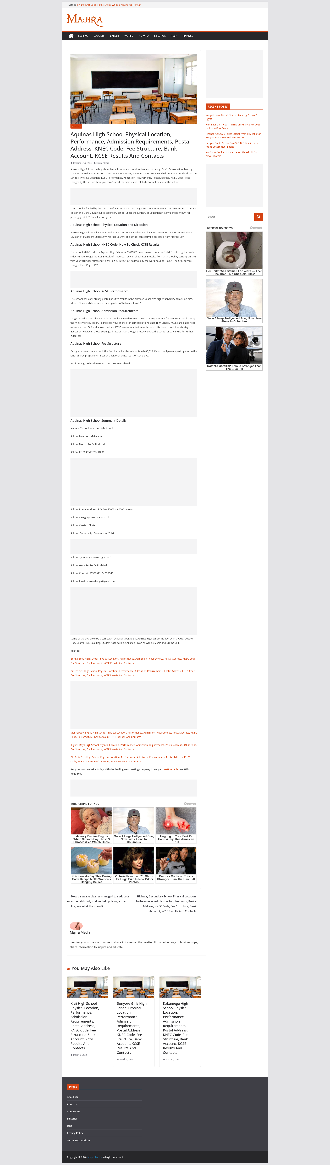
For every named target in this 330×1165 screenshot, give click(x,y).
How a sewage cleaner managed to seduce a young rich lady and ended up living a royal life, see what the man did (100, 901)
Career (114, 35)
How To (144, 35)
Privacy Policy (75, 1133)
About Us (72, 1097)
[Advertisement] (133, 196)
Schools (76, 126)
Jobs (69, 1125)
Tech (174, 35)
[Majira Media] (71, 36)
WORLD (128, 35)
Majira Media (102, 163)
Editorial (72, 1118)
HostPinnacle (170, 769)
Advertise (72, 1104)
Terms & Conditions (78, 1140)
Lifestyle (160, 35)
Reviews (83, 35)
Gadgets (99, 35)
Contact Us (73, 1111)
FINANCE (188, 35)
